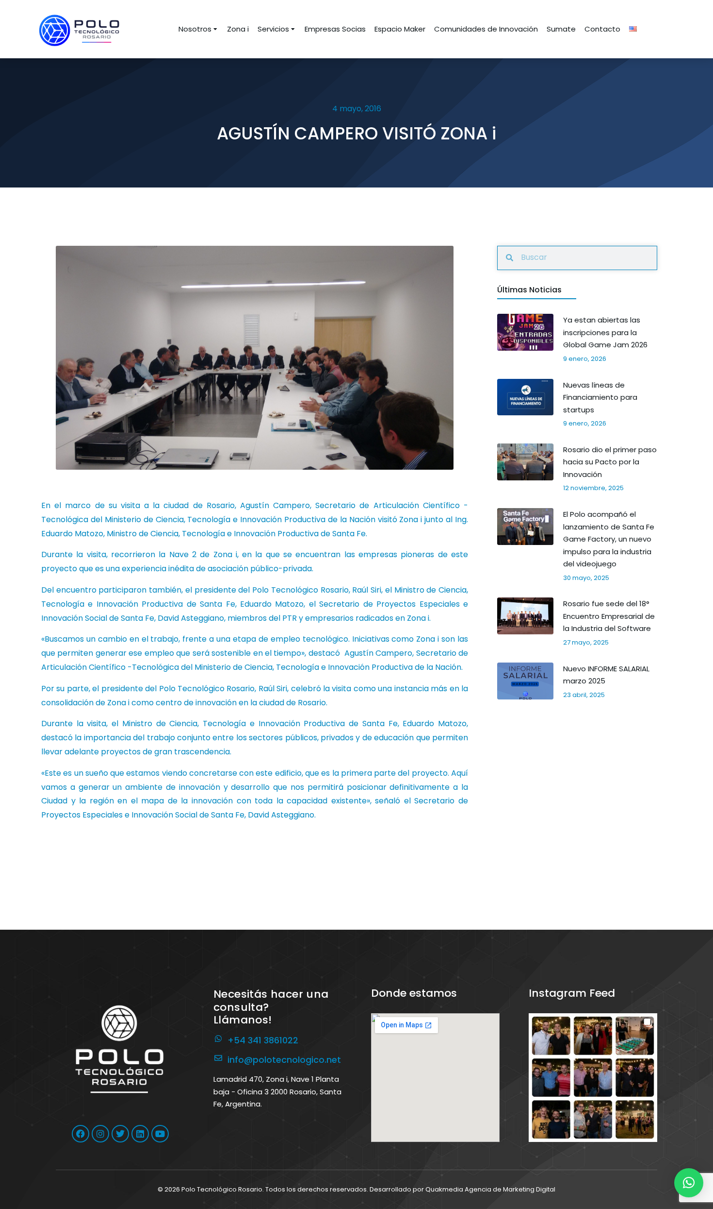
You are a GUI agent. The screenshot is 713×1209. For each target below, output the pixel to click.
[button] (593, 1077)
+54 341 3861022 (262, 1040)
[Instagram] (100, 1133)
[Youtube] (160, 1133)
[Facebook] (80, 1133)
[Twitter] (120, 1133)
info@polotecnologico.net (284, 1060)
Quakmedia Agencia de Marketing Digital (490, 1189)
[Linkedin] (140, 1133)
